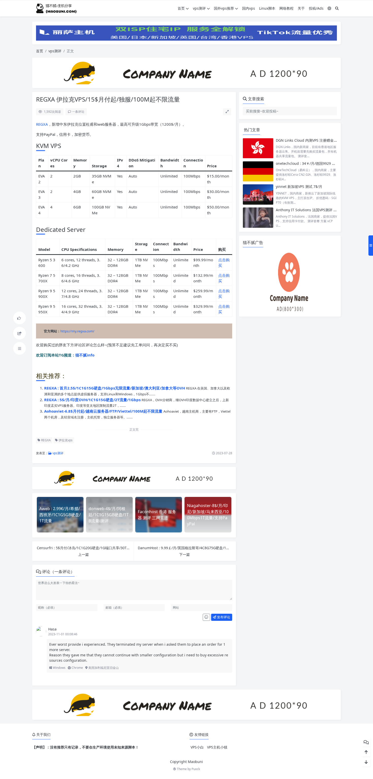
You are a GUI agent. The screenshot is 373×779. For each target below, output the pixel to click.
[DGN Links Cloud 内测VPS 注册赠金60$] (258, 148)
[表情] (206, 617)
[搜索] (337, 8)
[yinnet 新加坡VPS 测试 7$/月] (258, 194)
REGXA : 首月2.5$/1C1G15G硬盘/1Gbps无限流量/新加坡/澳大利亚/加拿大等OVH (115, 388)
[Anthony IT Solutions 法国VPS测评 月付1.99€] (258, 217)
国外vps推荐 (224, 8)
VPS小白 (197, 747)
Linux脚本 (267, 8)
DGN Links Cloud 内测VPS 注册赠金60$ (308, 140)
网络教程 (286, 8)
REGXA (42, 124)
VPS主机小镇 (217, 747)
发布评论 (223, 617)
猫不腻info (84, 355)
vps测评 (199, 8)
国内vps (248, 8)
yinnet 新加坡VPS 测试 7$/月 (299, 186)
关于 (301, 8)
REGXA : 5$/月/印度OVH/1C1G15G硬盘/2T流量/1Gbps (93, 399)
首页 (181, 8)
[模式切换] (329, 8)
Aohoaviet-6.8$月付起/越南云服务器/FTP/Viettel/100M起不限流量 (103, 411)
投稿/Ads (316, 8)
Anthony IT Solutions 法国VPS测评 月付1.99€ (313, 209)
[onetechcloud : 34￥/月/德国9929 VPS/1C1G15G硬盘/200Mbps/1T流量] (258, 171)
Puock (196, 769)
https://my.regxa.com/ (77, 331)
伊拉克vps (65, 440)
